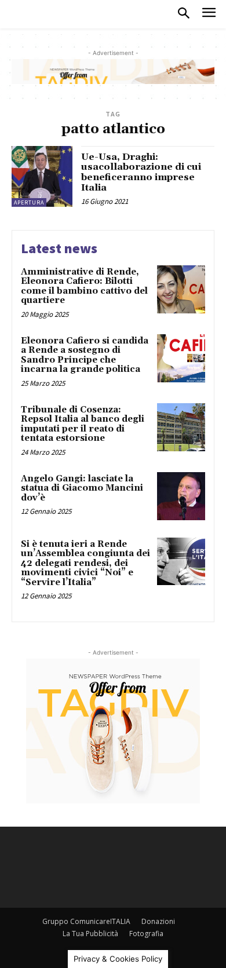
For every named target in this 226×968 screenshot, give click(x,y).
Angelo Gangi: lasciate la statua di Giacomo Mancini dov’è (82, 488)
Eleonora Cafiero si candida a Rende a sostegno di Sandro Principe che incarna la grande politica (84, 355)
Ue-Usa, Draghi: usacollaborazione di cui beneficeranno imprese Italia (141, 172)
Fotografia (146, 933)
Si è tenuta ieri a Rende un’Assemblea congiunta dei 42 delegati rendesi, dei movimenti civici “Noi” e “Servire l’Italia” (85, 563)
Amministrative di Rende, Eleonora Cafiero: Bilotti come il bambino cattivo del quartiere (84, 286)
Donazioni (158, 921)
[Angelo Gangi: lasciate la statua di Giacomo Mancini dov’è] (181, 496)
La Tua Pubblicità (90, 933)
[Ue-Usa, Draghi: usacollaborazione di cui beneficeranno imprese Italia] (42, 176)
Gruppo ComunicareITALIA (86, 921)
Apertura (29, 202)
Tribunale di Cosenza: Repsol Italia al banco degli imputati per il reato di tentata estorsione (82, 424)
